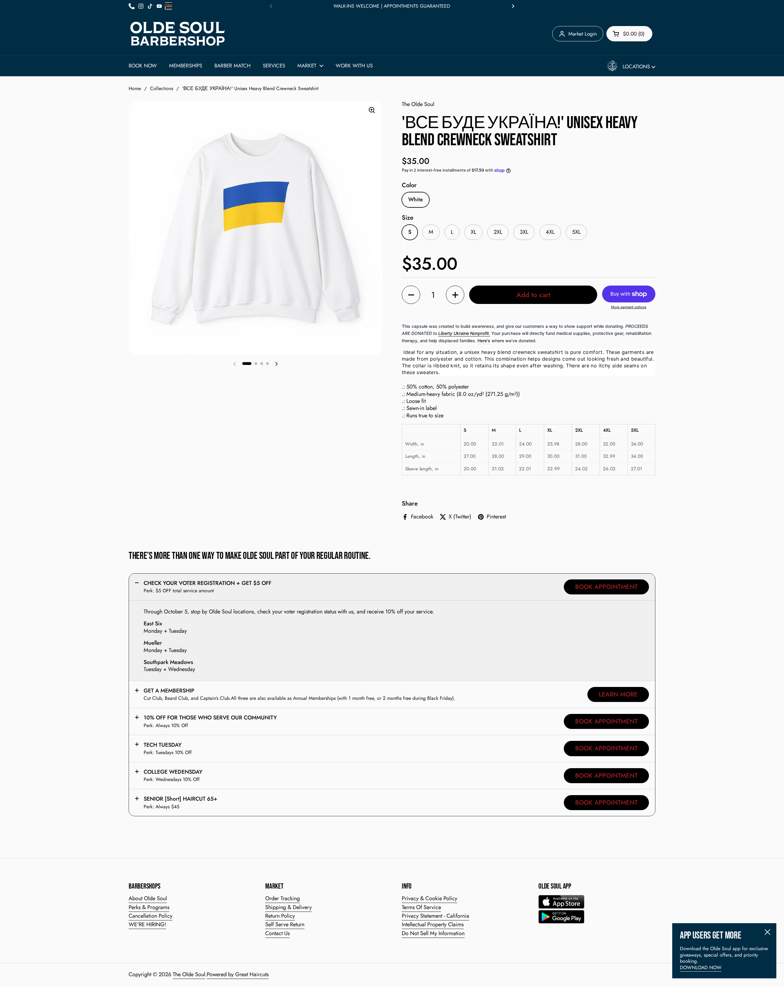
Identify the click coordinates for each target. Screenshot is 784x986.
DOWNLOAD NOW (701, 967)
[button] (629, 33)
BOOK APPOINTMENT (606, 586)
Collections (161, 88)
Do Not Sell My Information (433, 933)
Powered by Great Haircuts (238, 974)
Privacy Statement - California (435, 916)
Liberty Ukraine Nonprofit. (464, 333)
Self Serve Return (284, 924)
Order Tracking (282, 898)
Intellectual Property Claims (433, 924)
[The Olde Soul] (178, 33)
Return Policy (280, 916)
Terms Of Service (421, 907)
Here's (483, 340)
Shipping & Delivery (288, 907)
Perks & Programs (149, 907)
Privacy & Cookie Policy (429, 898)
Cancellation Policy (150, 916)
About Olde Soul (148, 898)
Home (135, 88)
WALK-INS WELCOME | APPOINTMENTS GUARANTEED (392, 6)
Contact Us (277, 933)
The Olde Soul (189, 974)
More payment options (628, 307)
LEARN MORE (618, 694)
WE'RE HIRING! (147, 924)
